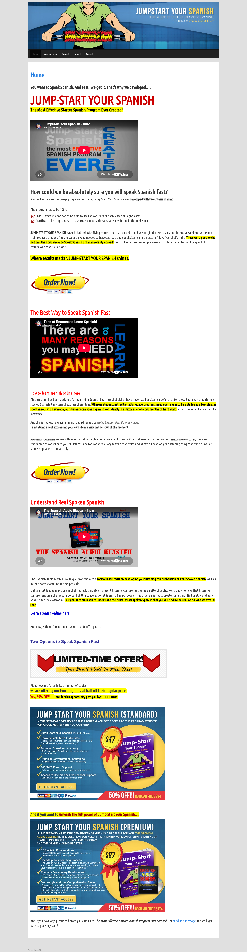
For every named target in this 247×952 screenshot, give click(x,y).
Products (66, 54)
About (78, 54)
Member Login (50, 54)
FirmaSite (38, 950)
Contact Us (91, 54)
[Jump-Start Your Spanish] (123, 25)
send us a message (184, 921)
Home (35, 54)
